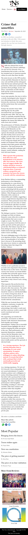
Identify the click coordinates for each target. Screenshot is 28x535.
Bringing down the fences (11, 436)
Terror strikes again (9, 442)
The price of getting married (12, 456)
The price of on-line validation (13, 463)
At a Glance (22, 9)
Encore (9, 9)
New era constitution (10, 449)
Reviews (11, 31)
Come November (14, 506)
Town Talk (14, 523)
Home (3, 9)
